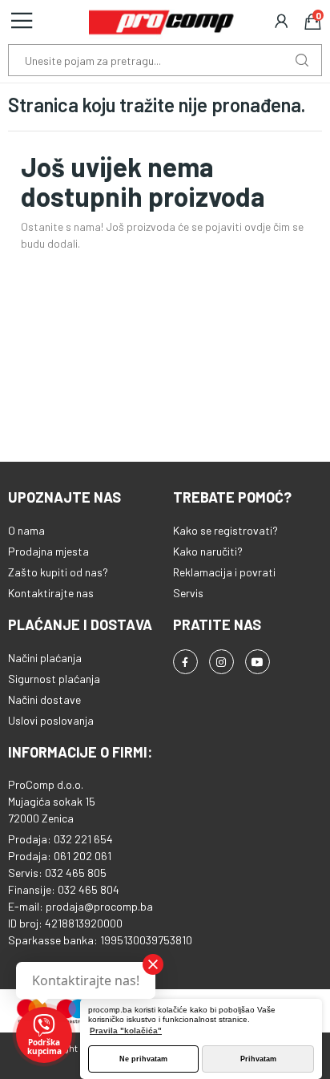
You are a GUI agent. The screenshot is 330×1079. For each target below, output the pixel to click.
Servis (188, 593)
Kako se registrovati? (225, 530)
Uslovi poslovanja (51, 720)
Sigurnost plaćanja (54, 678)
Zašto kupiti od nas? (58, 572)
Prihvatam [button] (258, 1059)
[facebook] (185, 661)
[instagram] (221, 661)
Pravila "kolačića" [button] (126, 1030)
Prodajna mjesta (48, 551)
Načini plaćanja (45, 658)
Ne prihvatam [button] (143, 1059)
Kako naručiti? (208, 551)
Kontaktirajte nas (51, 593)
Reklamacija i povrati (224, 572)
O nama (26, 530)
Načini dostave (44, 699)
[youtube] (257, 661)
